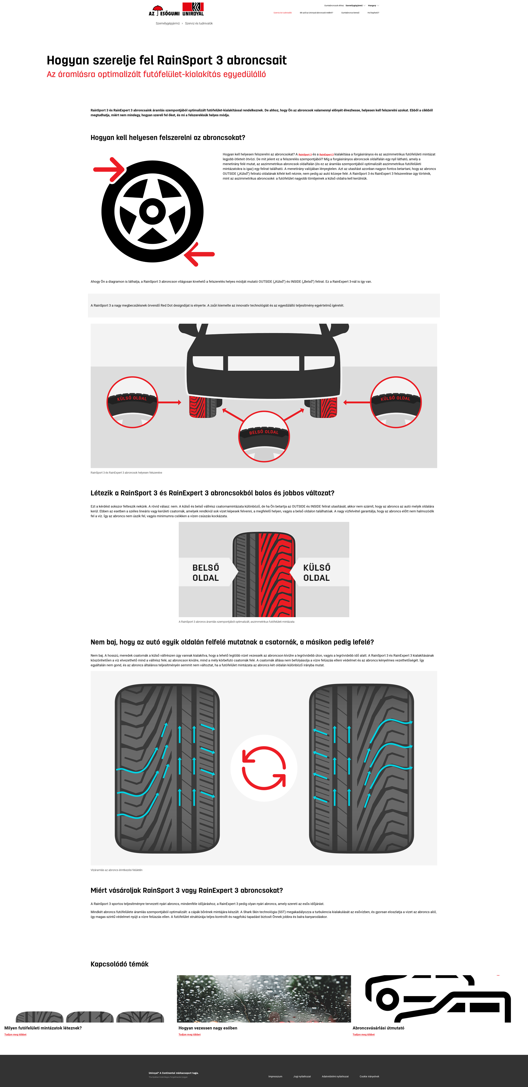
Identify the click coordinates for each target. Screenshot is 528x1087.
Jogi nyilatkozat (302, 1076)
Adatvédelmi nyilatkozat (335, 1076)
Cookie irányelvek (369, 1076)
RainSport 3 (305, 154)
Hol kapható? (373, 13)
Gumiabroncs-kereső (350, 13)
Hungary (372, 5)
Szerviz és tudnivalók (283, 13)
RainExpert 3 (326, 154)
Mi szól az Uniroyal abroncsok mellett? (316, 13)
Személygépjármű (354, 5)
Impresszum (275, 1076)
